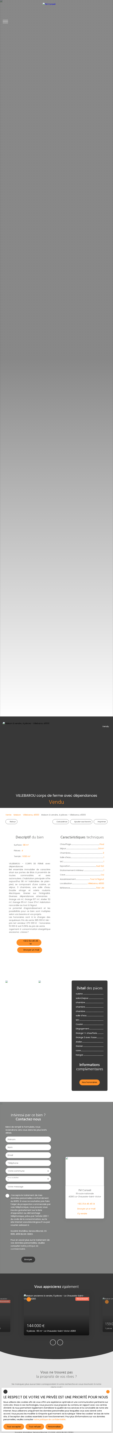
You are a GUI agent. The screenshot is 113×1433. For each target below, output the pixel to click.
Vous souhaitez (13, 1178)
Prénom (11, 1139)
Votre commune (16, 1171)
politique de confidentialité (24, 1247)
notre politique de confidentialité (49, 1419)
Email (10, 1155)
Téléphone (13, 1163)
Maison (17, 814)
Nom (10, 1147)
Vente (8, 814)
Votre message (15, 1186)
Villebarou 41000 (31, 814)
